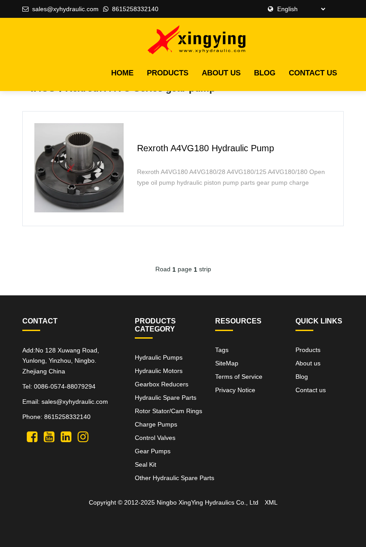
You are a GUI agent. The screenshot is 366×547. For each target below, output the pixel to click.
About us (221, 73)
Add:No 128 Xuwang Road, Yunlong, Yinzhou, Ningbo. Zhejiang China (60, 361)
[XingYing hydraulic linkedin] (66, 436)
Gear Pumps (153, 451)
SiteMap (226, 363)
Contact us (313, 73)
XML (271, 502)
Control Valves (155, 437)
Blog (264, 73)
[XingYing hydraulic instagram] (83, 436)
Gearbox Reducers (161, 384)
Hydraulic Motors (159, 370)
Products (167, 73)
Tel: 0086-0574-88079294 (59, 386)
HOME (122, 73)
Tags (222, 349)
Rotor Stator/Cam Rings (168, 410)
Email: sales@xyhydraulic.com (65, 401)
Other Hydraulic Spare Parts (174, 477)
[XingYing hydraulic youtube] (49, 436)
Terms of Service (238, 376)
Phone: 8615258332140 (56, 416)
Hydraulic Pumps (159, 357)
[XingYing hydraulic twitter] (32, 436)
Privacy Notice (235, 390)
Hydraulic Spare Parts (165, 397)
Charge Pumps (156, 424)
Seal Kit (145, 464)
